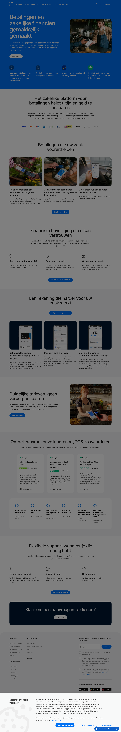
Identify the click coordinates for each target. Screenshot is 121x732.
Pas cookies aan (106, 725)
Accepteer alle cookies (65, 725)
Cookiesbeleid (56, 720)
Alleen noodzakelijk (87, 725)
